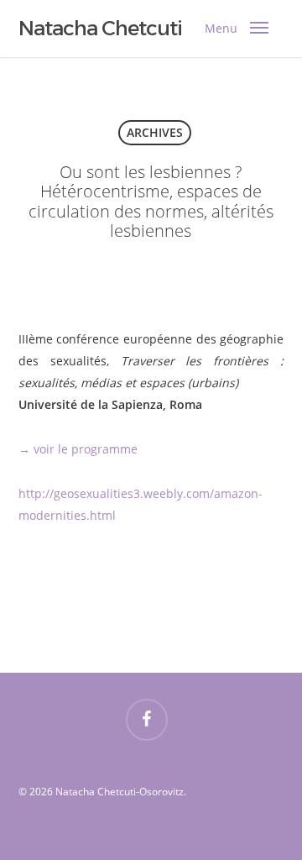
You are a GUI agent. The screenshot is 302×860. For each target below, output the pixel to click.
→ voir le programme (78, 449)
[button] (232, 28)
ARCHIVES (155, 132)
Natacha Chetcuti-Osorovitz (147, 28)
